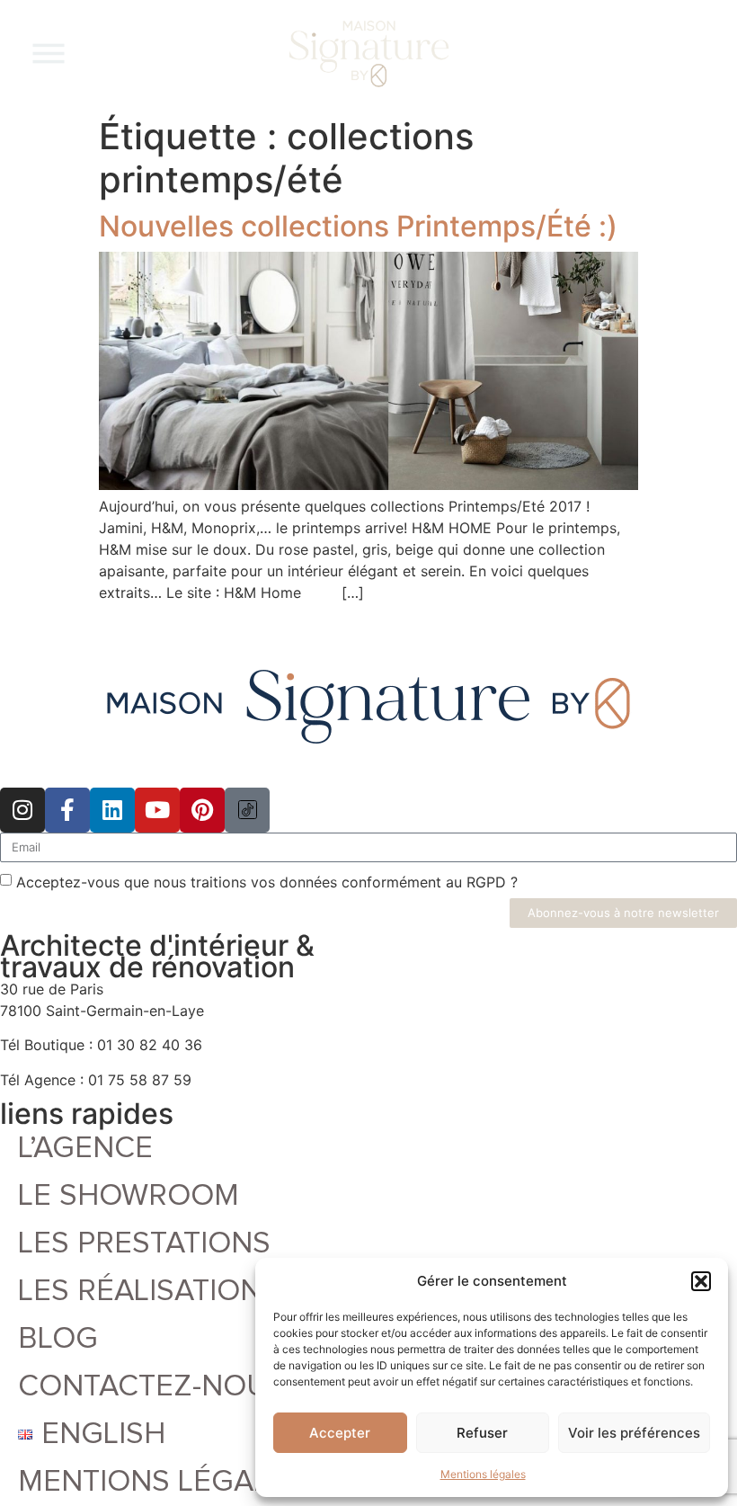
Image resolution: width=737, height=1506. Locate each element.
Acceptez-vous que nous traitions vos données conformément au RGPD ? (267, 881)
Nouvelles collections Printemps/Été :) (358, 226)
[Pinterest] (202, 810)
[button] (701, 1281)
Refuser (482, 1432)
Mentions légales (483, 1474)
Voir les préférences (634, 1432)
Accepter (339, 1432)
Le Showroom (128, 1196)
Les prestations (144, 1243)
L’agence (85, 1148)
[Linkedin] (112, 810)
